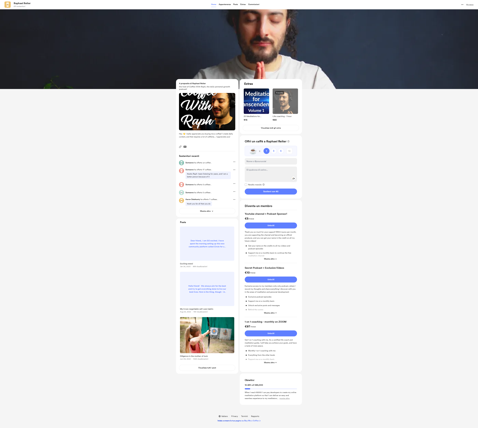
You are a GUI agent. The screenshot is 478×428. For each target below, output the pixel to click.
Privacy (234, 416)
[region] (271, 106)
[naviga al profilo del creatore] (7, 4)
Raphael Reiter (22, 3)
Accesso (470, 5)
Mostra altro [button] (269, 259)
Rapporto (255, 416)
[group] (256, 104)
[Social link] (180, 146)
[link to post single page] (207, 247)
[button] (214, 4)
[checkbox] (253, 184)
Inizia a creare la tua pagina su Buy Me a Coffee (238, 421)
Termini (244, 416)
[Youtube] (184, 146)
